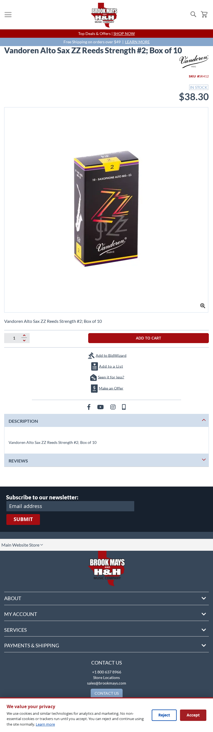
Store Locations (106, 677)
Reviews (18, 460)
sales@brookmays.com (106, 683)
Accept (193, 715)
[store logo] (104, 15)
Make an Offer (111, 388)
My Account (20, 614)
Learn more (45, 724)
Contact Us (106, 663)
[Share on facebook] (89, 406)
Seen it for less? (111, 376)
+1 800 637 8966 (106, 672)
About (12, 598)
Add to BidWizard (111, 355)
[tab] (106, 420)
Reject (164, 715)
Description (23, 421)
